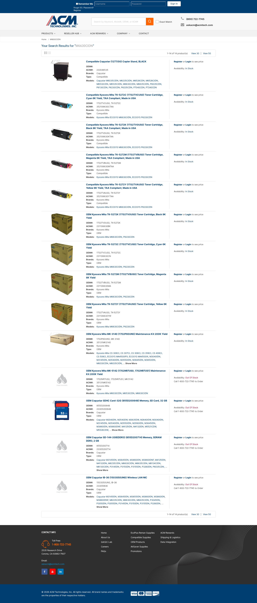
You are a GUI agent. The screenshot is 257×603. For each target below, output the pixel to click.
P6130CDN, (102, 87)
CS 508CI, (102, 356)
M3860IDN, (102, 426)
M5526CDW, (103, 430)
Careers (105, 546)
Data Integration (168, 542)
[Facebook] (44, 572)
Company (122, 33)
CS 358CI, (147, 353)
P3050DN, (102, 503)
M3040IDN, (155, 356)
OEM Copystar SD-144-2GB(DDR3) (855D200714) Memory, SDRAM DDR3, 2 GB (124, 439)
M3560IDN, (138, 423)
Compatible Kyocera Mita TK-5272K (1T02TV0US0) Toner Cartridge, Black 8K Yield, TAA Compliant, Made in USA (124, 126)
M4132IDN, (138, 426)
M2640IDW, (146, 419)
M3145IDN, (102, 360)
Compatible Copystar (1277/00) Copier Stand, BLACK (116, 61)
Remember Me (85, 4)
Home (43, 39)
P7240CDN (151, 87)
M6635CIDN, (143, 84)
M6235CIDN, (126, 80)
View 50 (207, 53)
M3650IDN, (150, 360)
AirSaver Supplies (139, 546)
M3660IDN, (147, 496)
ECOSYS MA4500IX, (139, 356)
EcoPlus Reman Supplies (143, 532)
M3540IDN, (114, 360)
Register (77, 10)
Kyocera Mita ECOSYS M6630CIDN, (114, 117)
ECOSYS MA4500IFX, (117, 356)
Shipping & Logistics (170, 537)
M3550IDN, (126, 360)
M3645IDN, (138, 360)
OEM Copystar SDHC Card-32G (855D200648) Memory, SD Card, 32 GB (126, 400)
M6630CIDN (142, 393)
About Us (105, 537)
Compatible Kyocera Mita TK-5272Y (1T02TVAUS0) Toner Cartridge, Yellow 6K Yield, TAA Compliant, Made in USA (124, 186)
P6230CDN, (114, 87)
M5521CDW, (151, 426)
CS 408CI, (157, 353)
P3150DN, (125, 466)
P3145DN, (115, 466)
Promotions (136, 551)
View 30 (195, 53)
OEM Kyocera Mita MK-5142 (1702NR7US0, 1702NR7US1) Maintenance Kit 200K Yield (126, 372)
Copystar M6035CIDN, (108, 80)
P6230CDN (128, 237)
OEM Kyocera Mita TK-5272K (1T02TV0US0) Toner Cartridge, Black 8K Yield (126, 216)
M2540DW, (122, 419)
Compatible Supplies (141, 537)
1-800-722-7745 (61, 544)
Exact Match (166, 22)
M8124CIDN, (155, 463)
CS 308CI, (136, 353)
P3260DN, (147, 466)
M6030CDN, (103, 363)
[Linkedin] (61, 572)
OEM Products (138, 542)
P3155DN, (136, 466)
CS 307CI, (125, 353)
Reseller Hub (72, 33)
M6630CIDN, (129, 84)
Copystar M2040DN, (107, 419)
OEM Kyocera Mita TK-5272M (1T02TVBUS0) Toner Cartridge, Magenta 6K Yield (126, 276)
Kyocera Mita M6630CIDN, (110, 237)
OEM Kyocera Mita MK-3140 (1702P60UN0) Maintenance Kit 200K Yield (126, 334)
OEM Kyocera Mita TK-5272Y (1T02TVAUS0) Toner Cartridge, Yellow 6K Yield (126, 306)
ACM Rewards (98, 33)
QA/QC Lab (106, 542)
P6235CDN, (127, 87)
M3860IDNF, (115, 426)
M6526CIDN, (152, 80)
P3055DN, (113, 503)
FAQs (103, 551)
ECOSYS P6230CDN (142, 117)
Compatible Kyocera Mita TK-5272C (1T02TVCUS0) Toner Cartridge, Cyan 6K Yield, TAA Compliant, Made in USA (124, 96)
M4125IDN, (127, 426)
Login (188, 61)
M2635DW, (134, 419)
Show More (131, 363)
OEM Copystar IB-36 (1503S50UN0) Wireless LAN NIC (116, 477)
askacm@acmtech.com (199, 25)
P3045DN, (155, 500)
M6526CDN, (139, 80)
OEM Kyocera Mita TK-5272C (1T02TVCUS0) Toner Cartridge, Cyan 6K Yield (126, 246)
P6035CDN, (156, 84)
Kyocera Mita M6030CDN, (109, 393)
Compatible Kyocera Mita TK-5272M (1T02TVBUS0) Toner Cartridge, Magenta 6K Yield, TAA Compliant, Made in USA (124, 156)
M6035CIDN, (115, 363)
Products (47, 33)
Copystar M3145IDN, (107, 460)
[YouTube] (52, 572)
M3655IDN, (135, 496)
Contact (144, 33)
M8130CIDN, (103, 466)
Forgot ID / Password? (84, 8)
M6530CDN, (103, 84)
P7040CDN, (139, 87)
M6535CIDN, (115, 84)
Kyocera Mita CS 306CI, (108, 353)
